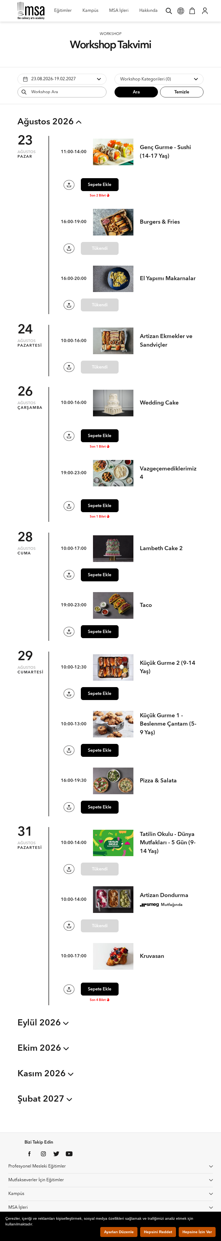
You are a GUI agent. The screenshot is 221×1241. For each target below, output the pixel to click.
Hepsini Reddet (158, 1232)
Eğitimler (63, 12)
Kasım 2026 (43, 1074)
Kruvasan (152, 956)
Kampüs (90, 12)
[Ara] (169, 11)
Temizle (181, 92)
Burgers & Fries (160, 222)
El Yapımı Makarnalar (168, 279)
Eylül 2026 (40, 1023)
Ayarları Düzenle (119, 1232)
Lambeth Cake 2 (161, 548)
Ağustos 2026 (47, 122)
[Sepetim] (192, 11)
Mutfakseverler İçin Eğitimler (36, 1180)
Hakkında (148, 12)
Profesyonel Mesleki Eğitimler (37, 1166)
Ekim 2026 (40, 1048)
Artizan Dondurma (164, 895)
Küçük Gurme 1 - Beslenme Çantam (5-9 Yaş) (168, 724)
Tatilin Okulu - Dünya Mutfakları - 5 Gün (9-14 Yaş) (168, 843)
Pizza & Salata (158, 781)
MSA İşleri (119, 12)
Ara (136, 92)
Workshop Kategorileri (145, 79)
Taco (146, 605)
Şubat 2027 (42, 1099)
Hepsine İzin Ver (197, 1232)
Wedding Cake (159, 403)
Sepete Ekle (99, 185)
